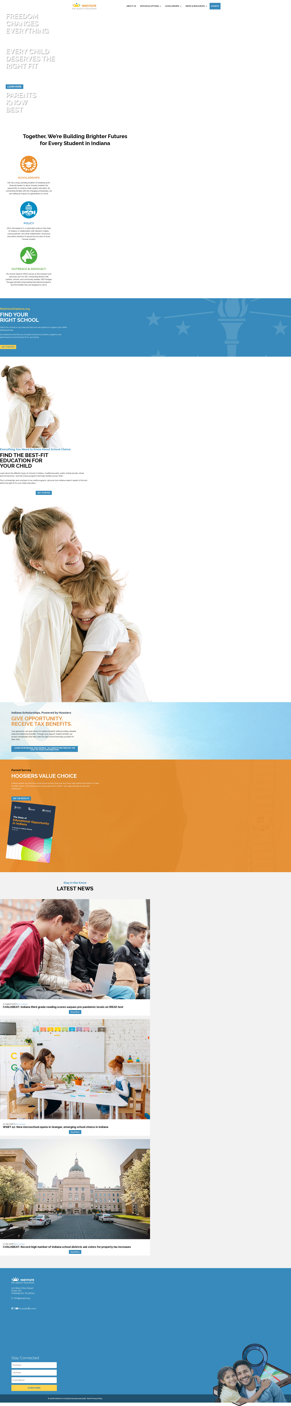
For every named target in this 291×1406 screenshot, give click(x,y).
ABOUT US (131, 6)
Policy (29, 223)
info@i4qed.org (22, 1298)
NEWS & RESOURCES (195, 6)
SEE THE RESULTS (21, 798)
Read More (75, 1012)
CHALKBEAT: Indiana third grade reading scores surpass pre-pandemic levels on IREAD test (63, 1007)
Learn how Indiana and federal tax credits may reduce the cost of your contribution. (44, 749)
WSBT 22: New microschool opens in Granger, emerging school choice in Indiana (55, 1127)
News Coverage (22, 1004)
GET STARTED (8, 347)
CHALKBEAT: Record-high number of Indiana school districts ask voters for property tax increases (67, 1247)
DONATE (215, 6)
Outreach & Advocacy (28, 269)
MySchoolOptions (149, 6)
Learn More (14, 86)
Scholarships (172, 6)
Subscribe (34, 1388)
